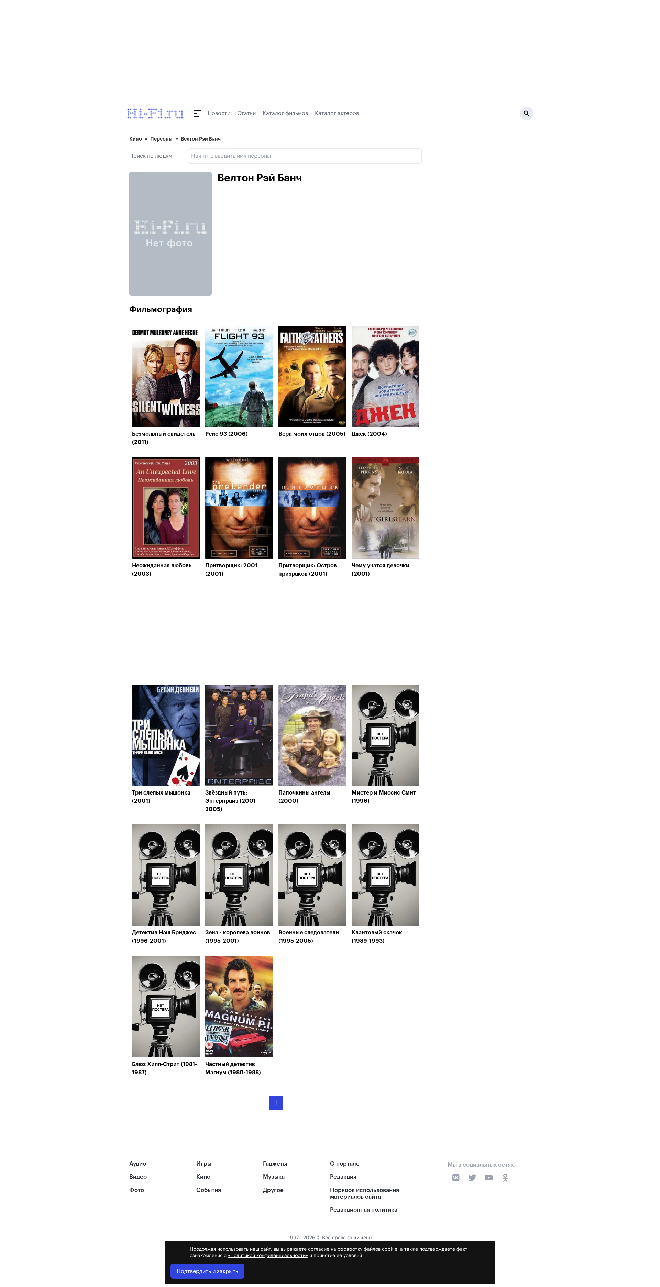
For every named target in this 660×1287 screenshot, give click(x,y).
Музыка (274, 1177)
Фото (136, 1190)
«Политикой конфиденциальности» (268, 1255)
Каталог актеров (337, 113)
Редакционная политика (363, 1210)
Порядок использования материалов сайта (364, 1193)
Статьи (246, 113)
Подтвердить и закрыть (207, 1271)
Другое (273, 1190)
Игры (203, 1164)
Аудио (137, 1164)
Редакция (343, 1177)
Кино (135, 138)
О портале (345, 1164)
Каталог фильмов (285, 113)
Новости (219, 113)
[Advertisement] (275, 632)
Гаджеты (275, 1164)
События (208, 1190)
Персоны (161, 138)
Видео (138, 1177)
